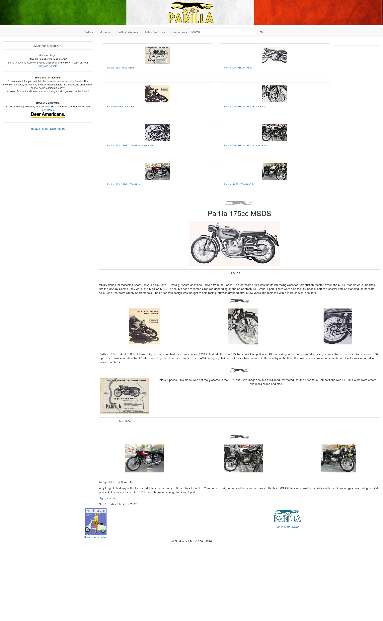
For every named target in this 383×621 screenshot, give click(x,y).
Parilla (88, 32)
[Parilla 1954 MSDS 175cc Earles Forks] (274, 93)
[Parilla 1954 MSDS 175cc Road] (157, 171)
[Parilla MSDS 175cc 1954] (157, 93)
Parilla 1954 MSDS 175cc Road (124, 184)
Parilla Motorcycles (287, 527)
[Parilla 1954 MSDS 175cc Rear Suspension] (157, 132)
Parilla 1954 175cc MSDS (121, 67)
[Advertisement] (191, 571)
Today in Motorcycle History (48, 129)
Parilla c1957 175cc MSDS (238, 184)
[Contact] (260, 32)
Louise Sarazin (82, 91)
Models (104, 32)
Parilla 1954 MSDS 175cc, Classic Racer (246, 145)
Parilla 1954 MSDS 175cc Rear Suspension (130, 145)
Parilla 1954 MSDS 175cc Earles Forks (245, 106)
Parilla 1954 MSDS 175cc (238, 67)
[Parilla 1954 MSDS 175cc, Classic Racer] (274, 132)
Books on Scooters (96, 537)
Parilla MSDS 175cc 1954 (121, 106)
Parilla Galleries (126, 32)
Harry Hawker (47, 109)
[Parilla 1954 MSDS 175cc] (274, 55)
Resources (178, 32)
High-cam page (108, 498)
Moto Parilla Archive (46, 46)
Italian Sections (154, 32)
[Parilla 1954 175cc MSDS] (157, 55)
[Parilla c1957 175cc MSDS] (274, 171)
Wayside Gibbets (48, 65)
